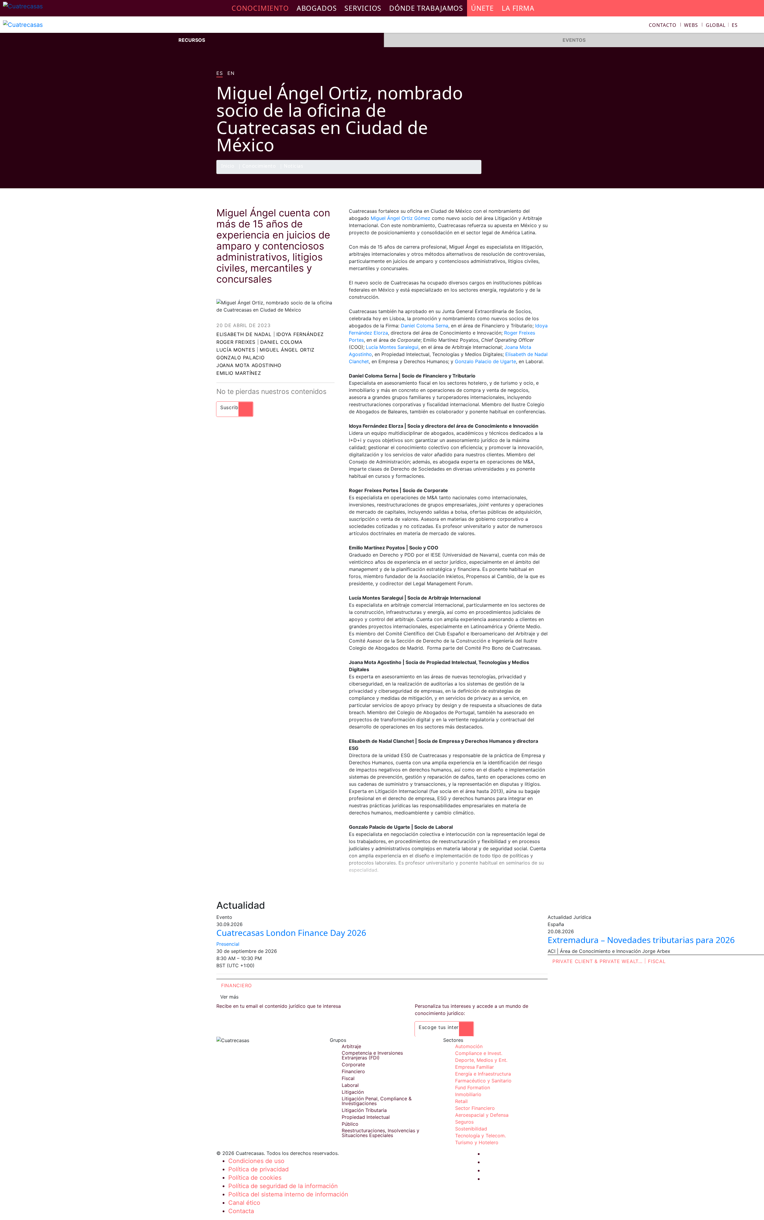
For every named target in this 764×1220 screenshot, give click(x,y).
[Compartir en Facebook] (506, 174)
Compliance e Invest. (478, 1053)
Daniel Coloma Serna (424, 326)
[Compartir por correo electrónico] (541, 174)
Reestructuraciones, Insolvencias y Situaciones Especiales (380, 1133)
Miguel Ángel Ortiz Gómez (401, 218)
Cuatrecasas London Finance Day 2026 (291, 932)
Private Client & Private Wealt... (597, 961)
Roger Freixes (235, 342)
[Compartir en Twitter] (518, 174)
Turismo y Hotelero (476, 1142)
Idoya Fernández (300, 334)
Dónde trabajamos (426, 8)
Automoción (469, 1046)
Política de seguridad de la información (283, 1186)
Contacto (662, 25)
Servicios (362, 8)
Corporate (353, 1064)
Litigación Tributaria (364, 1110)
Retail (461, 1101)
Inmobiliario (468, 1094)
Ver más (229, 997)
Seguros (464, 1121)
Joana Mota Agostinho (248, 365)
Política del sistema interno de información (288, 1194)
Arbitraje (351, 1046)
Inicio (227, 166)
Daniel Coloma (281, 342)
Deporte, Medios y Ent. (481, 1060)
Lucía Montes (235, 350)
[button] (721, 25)
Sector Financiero (475, 1108)
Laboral (350, 1085)
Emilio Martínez (238, 373)
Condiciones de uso (256, 1160)
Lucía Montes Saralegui (391, 347)
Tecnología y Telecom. (480, 1135)
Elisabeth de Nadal (244, 334)
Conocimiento (259, 166)
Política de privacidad (258, 1169)
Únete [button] (482, 8)
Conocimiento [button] (260, 8)
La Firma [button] (518, 8)
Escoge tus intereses (444, 1027)
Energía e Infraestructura (483, 1073)
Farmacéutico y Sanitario (483, 1080)
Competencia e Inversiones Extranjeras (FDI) (372, 1055)
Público (350, 1124)
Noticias (293, 166)
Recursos (191, 40)
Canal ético (244, 1202)
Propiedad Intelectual (366, 1117)
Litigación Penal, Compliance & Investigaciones (377, 1101)
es (219, 73)
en (230, 73)
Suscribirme (234, 407)
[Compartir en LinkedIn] (529, 174)
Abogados (317, 8)
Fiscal (657, 961)
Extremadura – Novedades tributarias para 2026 (641, 939)
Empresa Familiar (474, 1067)
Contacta (241, 1211)
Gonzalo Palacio (240, 358)
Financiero (236, 985)
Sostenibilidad (471, 1128)
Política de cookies (254, 1177)
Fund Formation (472, 1087)
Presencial (227, 944)
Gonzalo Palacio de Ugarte (485, 361)
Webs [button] (691, 25)
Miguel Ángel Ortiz (287, 350)
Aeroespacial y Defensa (482, 1115)
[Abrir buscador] (757, 26)
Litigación (353, 1092)
